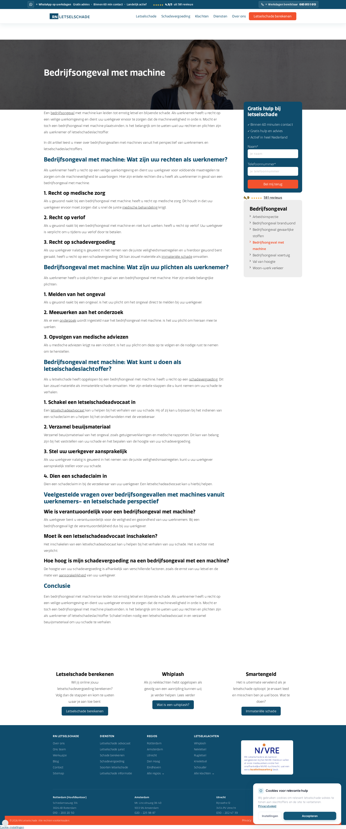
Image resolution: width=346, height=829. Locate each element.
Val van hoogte (264, 262)
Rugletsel (200, 755)
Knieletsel (200, 761)
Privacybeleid (267, 806)
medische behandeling (140, 207)
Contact (58, 767)
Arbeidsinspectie (266, 217)
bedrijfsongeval (62, 113)
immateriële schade (177, 257)
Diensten (220, 16)
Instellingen (270, 816)
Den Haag (153, 761)
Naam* (253, 147)
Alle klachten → (204, 773)
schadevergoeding (203, 379)
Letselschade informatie (116, 773)
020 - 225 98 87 (145, 813)
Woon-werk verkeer (268, 268)
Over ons (239, 16)
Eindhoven (154, 767)
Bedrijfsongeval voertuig (271, 255)
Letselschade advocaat (115, 743)
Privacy (246, 820)
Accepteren (310, 816)
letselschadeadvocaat (67, 410)
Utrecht (152, 755)
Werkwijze (60, 755)
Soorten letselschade (114, 767)
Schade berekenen (112, 755)
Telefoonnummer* (262, 164)
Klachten (202, 16)
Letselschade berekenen (273, 16)
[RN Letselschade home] (70, 16)
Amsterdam (155, 749)
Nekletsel (200, 749)
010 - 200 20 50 (63, 813)
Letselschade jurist (112, 749)
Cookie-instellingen (12, 827)
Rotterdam (154, 743)
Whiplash (200, 743)
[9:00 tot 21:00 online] (5, 825)
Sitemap (58, 773)
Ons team (59, 749)
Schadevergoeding (175, 16)
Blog (56, 761)
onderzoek (68, 320)
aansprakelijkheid (72, 575)
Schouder (200, 767)
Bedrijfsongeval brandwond (274, 223)
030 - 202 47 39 (227, 813)
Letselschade (146, 16)
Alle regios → (156, 773)
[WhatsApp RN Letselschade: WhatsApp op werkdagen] (31, 4)
